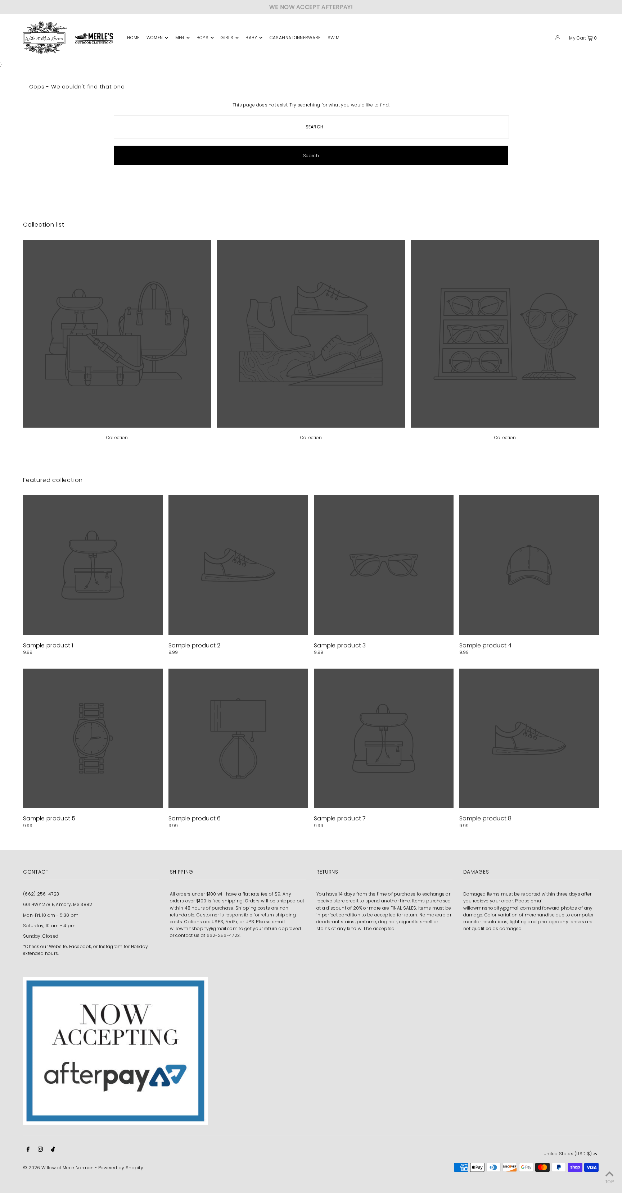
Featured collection (53, 480)
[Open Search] (546, 38)
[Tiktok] (53, 1150)
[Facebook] (28, 1150)
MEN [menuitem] (179, 38)
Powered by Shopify (120, 1168)
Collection (117, 437)
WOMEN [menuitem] (155, 38)
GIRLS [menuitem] (227, 38)
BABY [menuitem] (251, 38)
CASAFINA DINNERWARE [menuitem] (295, 38)
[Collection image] (117, 426)
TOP (609, 1182)
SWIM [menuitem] (333, 38)
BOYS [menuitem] (202, 38)
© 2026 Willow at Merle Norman (58, 1168)
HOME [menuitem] (133, 38)
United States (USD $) (568, 1154)
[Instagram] (40, 1150)
